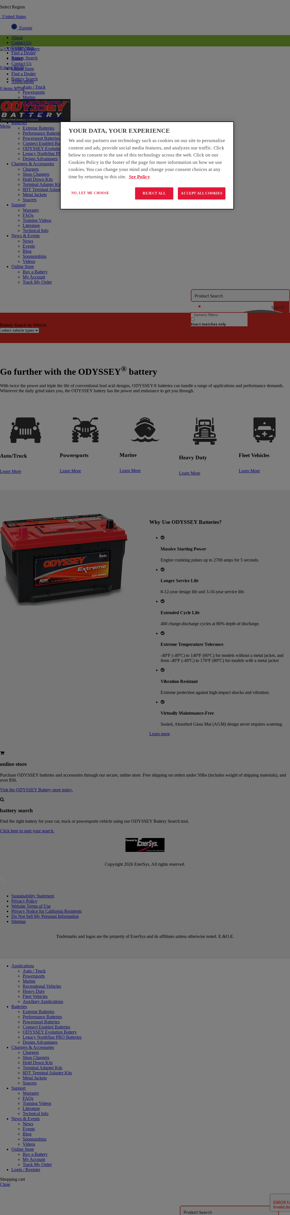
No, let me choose (90, 193)
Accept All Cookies (201, 193)
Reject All (154, 193)
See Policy (139, 176)
